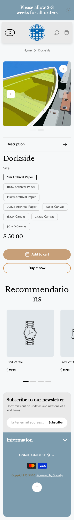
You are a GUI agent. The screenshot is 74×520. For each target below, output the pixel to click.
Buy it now (37, 268)
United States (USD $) (34, 455)
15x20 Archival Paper (21, 197)
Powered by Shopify (50, 475)
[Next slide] (63, 94)
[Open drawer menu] (10, 32)
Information (20, 439)
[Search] (56, 32)
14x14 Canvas (55, 207)
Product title (15, 362)
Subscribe (55, 422)
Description (16, 144)
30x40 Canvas (17, 226)
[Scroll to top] (37, 487)
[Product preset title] (30, 333)
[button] (26, 381)
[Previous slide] (11, 94)
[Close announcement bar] (68, 10)
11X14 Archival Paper (21, 187)
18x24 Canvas (16, 216)
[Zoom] (63, 69)
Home (28, 51)
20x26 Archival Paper (22, 207)
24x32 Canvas (44, 216)
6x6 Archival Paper (20, 177)
